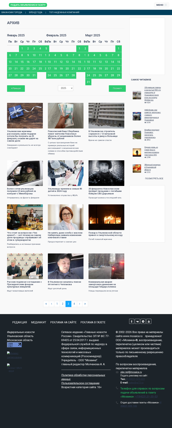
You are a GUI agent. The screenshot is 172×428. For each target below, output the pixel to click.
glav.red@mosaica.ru (131, 372)
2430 (119, 256)
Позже (116, 88)
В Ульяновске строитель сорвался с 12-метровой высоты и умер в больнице (103, 133)
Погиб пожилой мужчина (100, 239)
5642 (37, 256)
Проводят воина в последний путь (105, 198)
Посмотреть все (154, 178)
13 (10, 61)
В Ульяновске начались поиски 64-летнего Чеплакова (64, 283)
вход (11, 370)
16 (28, 61)
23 (28, 68)
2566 (119, 163)
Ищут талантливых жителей (20, 291)
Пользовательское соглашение (80, 383)
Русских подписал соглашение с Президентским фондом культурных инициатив (24, 284)
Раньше (16, 88)
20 (10, 68)
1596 (78, 163)
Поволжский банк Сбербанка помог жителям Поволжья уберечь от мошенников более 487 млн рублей (64, 135)
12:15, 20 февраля (99, 163)
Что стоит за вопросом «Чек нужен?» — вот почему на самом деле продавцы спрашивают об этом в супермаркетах (24, 236)
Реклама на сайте (63, 322)
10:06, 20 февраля (58, 256)
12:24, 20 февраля (58, 163)
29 (22, 75)
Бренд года (35, 12)
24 (34, 68)
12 (61, 61)
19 (61, 68)
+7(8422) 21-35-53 (146, 396)
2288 (37, 163)
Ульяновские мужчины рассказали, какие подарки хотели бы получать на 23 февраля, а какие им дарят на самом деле (22, 136)
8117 (37, 207)
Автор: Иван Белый (59, 125)
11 (40, 55)
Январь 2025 (16, 35)
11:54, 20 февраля (17, 207)
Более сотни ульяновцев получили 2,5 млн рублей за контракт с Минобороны (21, 191)
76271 (77, 207)
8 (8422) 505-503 (136, 379)
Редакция (19, 322)
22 (22, 68)
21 (16, 68)
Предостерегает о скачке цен (62, 242)
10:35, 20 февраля (99, 207)
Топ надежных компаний (64, 12)
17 (34, 61)
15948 (118, 207)
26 (61, 75)
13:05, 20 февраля (58, 106)
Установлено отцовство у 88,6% (63, 195)
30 (28, 75)
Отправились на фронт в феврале (23, 198)
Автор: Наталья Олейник (20, 125)
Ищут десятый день (57, 288)
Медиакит (38, 322)
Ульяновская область (20, 336)
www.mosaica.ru (133, 336)
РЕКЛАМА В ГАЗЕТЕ (92, 322)
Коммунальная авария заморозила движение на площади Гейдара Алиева (102, 284)
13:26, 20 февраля (17, 106)
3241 (78, 256)
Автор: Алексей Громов (101, 125)
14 (16, 61)
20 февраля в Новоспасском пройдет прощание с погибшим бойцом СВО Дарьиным (105, 191)
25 (40, 68)
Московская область (20, 340)
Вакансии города (12, 12)
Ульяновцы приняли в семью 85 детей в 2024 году (65, 189)
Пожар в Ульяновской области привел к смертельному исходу (105, 234)
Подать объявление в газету (28, 5)
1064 (78, 106)
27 (10, 75)
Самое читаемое (141, 79)
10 (34, 55)
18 (40, 61)
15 (22, 61)
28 (16, 75)
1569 (37, 106)
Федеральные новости (21, 332)
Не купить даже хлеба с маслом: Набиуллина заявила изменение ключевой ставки (65, 235)
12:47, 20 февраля (99, 106)
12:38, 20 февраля (17, 163)
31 (34, 75)
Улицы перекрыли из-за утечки (103, 291)
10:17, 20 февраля (17, 256)
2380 (119, 106)
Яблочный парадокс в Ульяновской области (152, 167)
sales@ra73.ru (136, 382)
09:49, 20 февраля (99, 256)
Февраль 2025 (56, 35)
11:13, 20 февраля (58, 207)
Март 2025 (92, 35)
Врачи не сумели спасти (100, 140)
